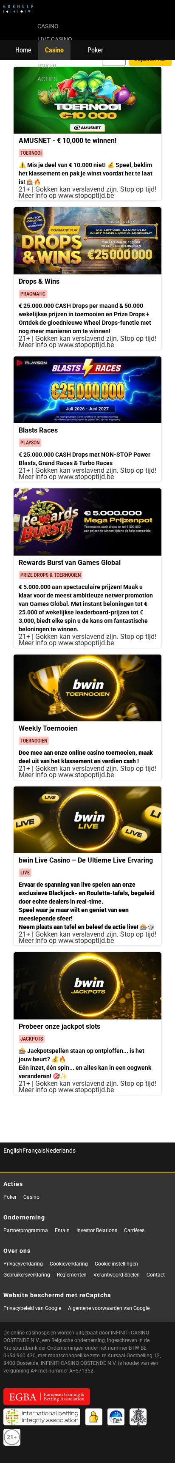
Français (34, 1150)
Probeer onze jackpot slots (59, 1026)
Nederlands (60, 1150)
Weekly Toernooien (48, 728)
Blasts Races (38, 430)
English (13, 1150)
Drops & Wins (39, 281)
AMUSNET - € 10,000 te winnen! (67, 140)
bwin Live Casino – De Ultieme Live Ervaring (86, 860)
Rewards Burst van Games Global (70, 562)
